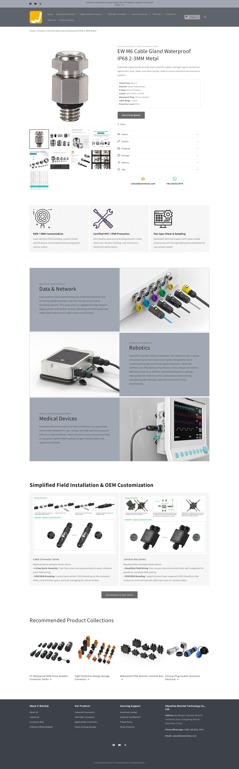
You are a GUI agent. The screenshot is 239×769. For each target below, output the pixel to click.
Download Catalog (128, 712)
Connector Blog (37, 722)
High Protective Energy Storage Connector (92, 677)
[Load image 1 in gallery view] (39, 139)
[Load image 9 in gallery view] (39, 180)
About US (34, 712)
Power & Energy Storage (85, 727)
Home (32, 30)
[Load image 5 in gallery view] (39, 159)
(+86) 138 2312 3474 (194, 729)
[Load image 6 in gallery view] (59, 159)
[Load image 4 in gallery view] (101, 139)
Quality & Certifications (130, 717)
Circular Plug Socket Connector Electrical (182, 677)
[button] (66, 14)
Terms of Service (127, 727)
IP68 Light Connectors (85, 717)
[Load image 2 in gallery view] (59, 139)
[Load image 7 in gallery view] (80, 159)
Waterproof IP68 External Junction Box (141, 676)
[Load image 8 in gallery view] (101, 159)
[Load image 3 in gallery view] (80, 139)
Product (41, 30)
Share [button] (122, 124)
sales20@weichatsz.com (184, 735)
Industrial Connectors (85, 712)
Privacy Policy (126, 722)
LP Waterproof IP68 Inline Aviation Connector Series (49, 677)
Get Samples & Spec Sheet (119, 594)
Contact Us (34, 717)
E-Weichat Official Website (41, 727)
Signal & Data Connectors (86, 722)
